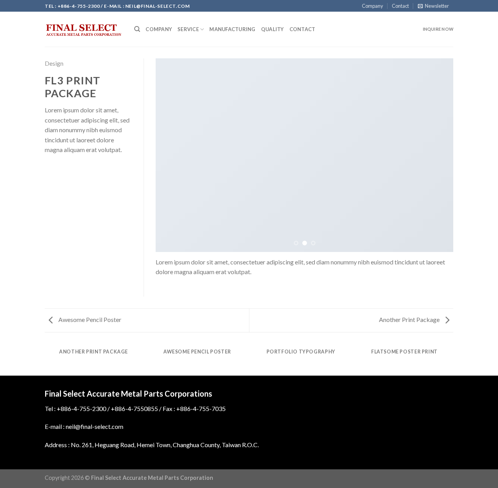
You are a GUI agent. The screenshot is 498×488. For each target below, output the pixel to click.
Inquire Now (438, 28)
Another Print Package (410, 319)
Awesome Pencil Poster (89, 319)
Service (188, 29)
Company (372, 6)
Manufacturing (232, 29)
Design (54, 63)
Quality (272, 29)
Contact (400, 6)
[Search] (137, 29)
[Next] (438, 155)
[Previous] (171, 155)
